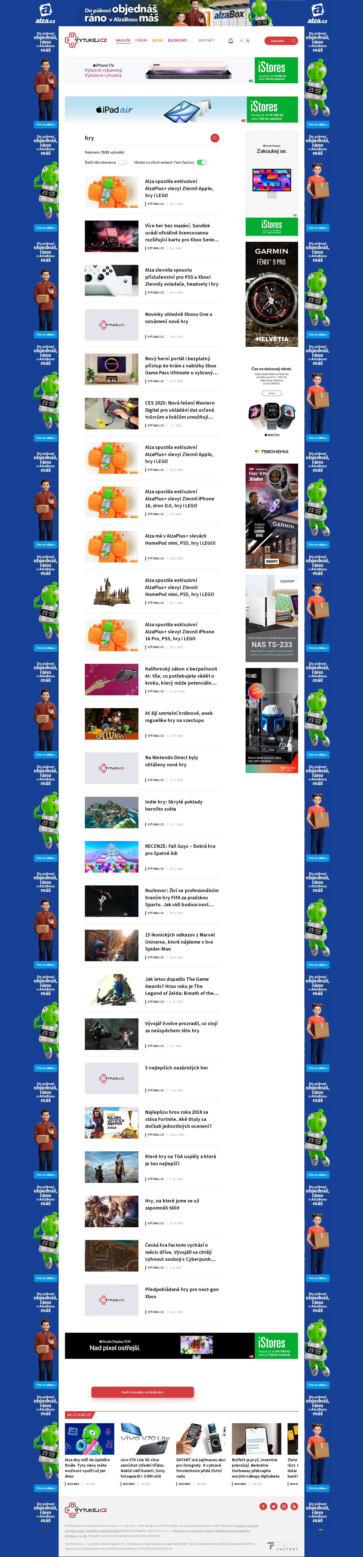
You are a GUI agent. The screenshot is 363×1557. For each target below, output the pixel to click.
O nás (83, 1536)
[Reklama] (45, 13)
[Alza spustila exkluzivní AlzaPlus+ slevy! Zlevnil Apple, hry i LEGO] (111, 192)
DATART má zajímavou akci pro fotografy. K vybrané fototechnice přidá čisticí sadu (201, 1468)
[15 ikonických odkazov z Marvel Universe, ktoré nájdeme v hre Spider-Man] (111, 945)
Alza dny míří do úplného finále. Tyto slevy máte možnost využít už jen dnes (87, 1468)
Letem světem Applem (106, 1544)
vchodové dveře (114, 1549)
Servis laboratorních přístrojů (209, 1544)
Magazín (123, 40)
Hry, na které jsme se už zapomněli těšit (172, 1204)
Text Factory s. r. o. (113, 1526)
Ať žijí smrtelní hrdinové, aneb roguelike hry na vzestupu (179, 717)
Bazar (157, 40)
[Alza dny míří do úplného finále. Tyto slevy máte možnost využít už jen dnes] (89, 1439)
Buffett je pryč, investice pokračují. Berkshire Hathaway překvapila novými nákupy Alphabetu (256, 1468)
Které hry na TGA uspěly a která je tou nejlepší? (180, 1160)
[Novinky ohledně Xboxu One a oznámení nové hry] (111, 325)
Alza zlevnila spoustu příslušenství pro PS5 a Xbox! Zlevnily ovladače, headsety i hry (182, 277)
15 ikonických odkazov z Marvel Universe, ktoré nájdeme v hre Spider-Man (180, 941)
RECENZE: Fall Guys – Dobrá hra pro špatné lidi (180, 850)
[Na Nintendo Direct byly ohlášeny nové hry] (111, 768)
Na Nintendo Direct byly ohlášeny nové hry (171, 761)
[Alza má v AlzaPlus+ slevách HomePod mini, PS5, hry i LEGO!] (111, 546)
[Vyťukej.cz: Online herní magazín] (86, 41)
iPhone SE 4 (154, 1549)
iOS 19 (168, 1549)
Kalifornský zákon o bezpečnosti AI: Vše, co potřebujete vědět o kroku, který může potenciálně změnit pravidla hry (181, 675)
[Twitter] (274, 1506)
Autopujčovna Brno (242, 1544)
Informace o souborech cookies (193, 1531)
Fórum (141, 40)
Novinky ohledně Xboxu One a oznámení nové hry (178, 318)
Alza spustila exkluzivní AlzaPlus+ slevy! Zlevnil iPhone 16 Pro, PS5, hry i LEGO (179, 631)
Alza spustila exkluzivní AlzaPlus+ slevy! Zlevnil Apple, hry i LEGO (179, 188)
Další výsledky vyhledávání (142, 1392)
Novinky (73, 1484)
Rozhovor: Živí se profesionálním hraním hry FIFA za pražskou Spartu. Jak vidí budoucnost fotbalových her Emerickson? (182, 897)
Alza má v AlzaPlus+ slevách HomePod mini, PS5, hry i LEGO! (180, 540)
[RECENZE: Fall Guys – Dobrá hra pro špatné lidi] (111, 857)
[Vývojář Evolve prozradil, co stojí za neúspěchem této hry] (111, 1034)
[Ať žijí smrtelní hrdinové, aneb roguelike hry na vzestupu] (111, 724)
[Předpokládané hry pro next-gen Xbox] (111, 1300)
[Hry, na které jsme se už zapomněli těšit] (111, 1211)
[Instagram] (284, 1506)
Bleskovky (177, 40)
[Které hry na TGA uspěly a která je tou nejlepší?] (111, 1167)
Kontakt (206, 40)
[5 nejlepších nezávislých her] (111, 1078)
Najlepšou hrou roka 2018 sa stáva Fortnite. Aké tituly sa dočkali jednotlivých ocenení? (178, 1119)
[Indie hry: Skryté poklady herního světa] (111, 812)
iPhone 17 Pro (136, 1549)
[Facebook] (263, 1506)
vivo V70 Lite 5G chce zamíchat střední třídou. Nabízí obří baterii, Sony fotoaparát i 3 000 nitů (143, 1468)
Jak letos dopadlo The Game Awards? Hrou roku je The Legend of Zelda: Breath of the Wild (179, 986)
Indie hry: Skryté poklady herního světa (174, 805)
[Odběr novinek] (230, 41)
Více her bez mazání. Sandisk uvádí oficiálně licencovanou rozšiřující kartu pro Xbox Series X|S (181, 232)
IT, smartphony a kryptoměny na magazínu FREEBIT (155, 1544)
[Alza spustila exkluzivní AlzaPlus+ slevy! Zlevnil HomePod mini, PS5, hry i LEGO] (111, 591)
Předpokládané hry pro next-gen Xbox (182, 1293)
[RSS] (294, 1506)
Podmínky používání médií (102, 1531)
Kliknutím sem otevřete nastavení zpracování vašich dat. (124, 1536)
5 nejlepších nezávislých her (176, 1068)
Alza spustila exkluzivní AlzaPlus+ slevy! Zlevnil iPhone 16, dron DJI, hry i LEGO (179, 498)
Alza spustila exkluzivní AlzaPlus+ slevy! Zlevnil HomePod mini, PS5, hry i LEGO (179, 587)
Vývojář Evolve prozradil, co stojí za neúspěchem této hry (181, 1027)
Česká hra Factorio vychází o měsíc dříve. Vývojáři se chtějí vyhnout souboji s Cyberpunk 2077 (178, 1252)
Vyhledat (277, 41)
